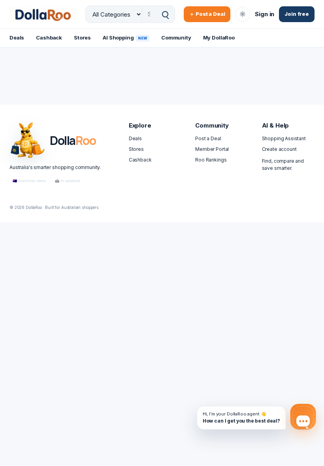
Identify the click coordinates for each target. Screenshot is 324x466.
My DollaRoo (219, 37)
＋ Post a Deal (207, 14)
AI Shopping (125, 37)
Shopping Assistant (284, 138)
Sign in (264, 14)
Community (176, 37)
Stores (82, 37)
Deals (16, 37)
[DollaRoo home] (43, 14)
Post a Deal (208, 138)
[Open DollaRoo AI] (303, 417)
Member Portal (212, 149)
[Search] (165, 14)
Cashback (49, 37)
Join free (296, 14)
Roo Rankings (210, 160)
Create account (279, 149)
